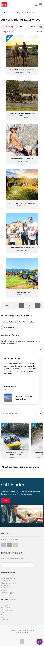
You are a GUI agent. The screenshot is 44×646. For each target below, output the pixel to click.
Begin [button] (6, 500)
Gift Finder (4, 615)
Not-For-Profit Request (9, 588)
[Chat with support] (39, 642)
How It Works (5, 612)
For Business (5, 585)
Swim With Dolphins (27, 322)
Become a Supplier (7, 593)
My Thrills (4, 605)
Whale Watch (8, 322)
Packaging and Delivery (9, 583)
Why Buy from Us (7, 610)
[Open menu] (40, 4)
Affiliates (4, 590)
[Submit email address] (30, 565)
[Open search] (28, 4)
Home (6, 13)
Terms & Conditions (8, 578)
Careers (4, 617)
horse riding (15, 13)
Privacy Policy (6, 580)
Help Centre (5, 607)
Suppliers (4, 620)
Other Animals (9, 327)
